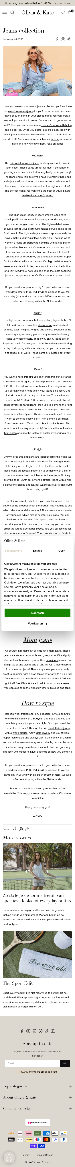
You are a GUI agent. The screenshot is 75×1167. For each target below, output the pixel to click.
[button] (4, 12)
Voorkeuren (35, 623)
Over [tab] (61, 550)
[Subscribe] (65, 1063)
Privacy (26, 1155)
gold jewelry (43, 732)
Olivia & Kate (42, 1162)
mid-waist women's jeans (37, 195)
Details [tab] (37, 550)
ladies (54, 139)
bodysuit (38, 718)
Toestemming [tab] (13, 550)
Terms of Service (44, 1155)
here (68, 793)
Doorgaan (37, 612)
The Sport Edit (18, 983)
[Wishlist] (62, 12)
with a (20, 181)
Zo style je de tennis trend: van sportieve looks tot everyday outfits (37, 898)
